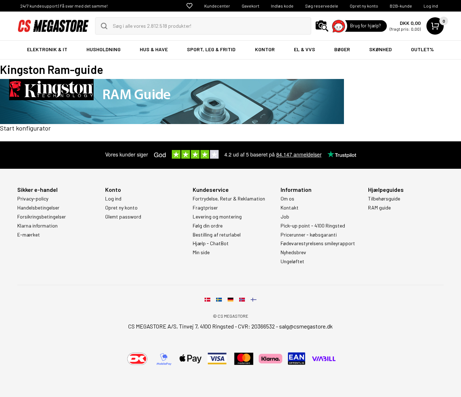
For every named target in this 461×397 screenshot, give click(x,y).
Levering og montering (217, 217)
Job (285, 217)
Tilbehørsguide (384, 199)
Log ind (431, 5)
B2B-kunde (401, 5)
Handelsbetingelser (38, 208)
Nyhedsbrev (293, 252)
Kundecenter (217, 5)
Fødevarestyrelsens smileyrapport (318, 243)
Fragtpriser (205, 208)
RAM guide (379, 208)
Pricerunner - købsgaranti (309, 235)
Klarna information (37, 226)
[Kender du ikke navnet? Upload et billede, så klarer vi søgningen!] (322, 26)
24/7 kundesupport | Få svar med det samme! (64, 5)
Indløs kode (282, 5)
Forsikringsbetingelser (41, 217)
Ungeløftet (292, 261)
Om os (287, 199)
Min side (201, 252)
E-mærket (28, 235)
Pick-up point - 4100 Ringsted (313, 226)
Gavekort (250, 5)
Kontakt (290, 208)
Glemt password (123, 217)
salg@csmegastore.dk (306, 326)
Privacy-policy (32, 199)
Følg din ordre (208, 226)
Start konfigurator (25, 128)
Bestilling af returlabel (217, 235)
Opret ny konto (364, 5)
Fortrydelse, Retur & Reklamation (229, 199)
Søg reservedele (321, 5)
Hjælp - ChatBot (211, 243)
